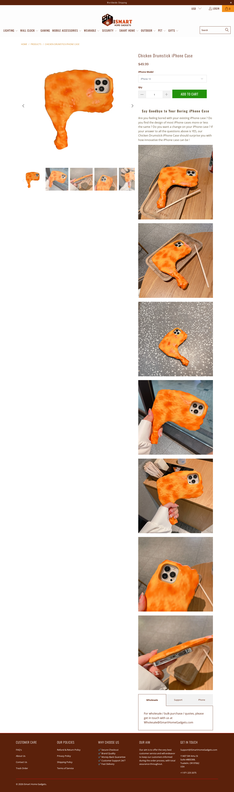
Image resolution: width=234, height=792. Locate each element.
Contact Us (21, 762)
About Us (20, 755)
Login (216, 8)
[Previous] (23, 106)
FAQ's (19, 749)
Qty (140, 87)
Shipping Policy (64, 762)
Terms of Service (65, 768)
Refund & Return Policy (69, 749)
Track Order (22, 768)
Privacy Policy (64, 755)
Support (178, 699)
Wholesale (152, 700)
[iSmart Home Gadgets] (117, 20)
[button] (10, 30)
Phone (201, 699)
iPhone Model (145, 71)
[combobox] (215, 30)
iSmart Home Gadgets (35, 784)
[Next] (132, 106)
